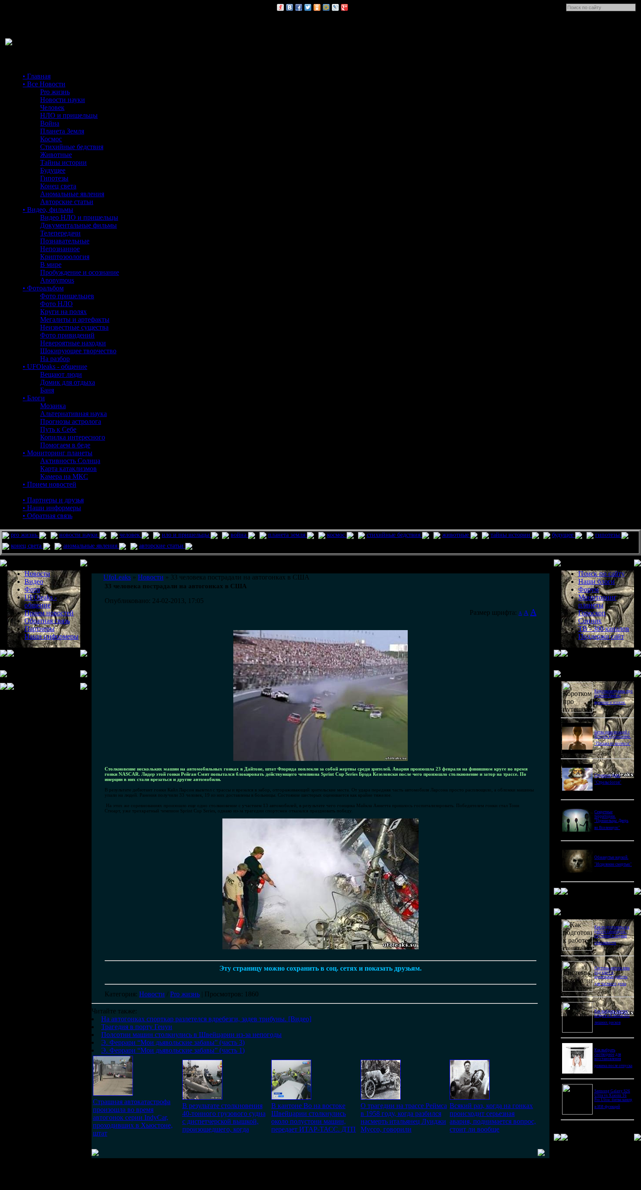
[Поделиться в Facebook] (298, 7)
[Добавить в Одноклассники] (317, 7)
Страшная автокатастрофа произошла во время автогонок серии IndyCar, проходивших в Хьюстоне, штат (133, 1117)
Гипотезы (54, 178)
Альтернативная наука (73, 413)
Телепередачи (60, 233)
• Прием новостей (49, 484)
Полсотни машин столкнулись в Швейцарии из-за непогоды (191, 1034)
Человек (52, 107)
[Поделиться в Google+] (344, 7)
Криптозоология (64, 256)
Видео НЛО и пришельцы (79, 217)
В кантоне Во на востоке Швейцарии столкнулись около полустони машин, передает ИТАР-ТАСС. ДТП (313, 1117)
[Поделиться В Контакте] (289, 7)
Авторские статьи (66, 201)
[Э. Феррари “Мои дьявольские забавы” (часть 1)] (470, 1097)
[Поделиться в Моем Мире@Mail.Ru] (326, 7)
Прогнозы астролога (70, 421)
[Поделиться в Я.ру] (280, 7)
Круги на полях (63, 311)
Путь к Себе (58, 429)
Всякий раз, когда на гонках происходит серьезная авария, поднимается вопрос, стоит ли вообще (493, 1117)
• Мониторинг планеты (57, 453)
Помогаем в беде (65, 445)
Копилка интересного (72, 437)
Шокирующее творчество (78, 351)
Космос (51, 139)
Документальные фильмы (78, 225)
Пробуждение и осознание (79, 272)
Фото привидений (67, 335)
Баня (47, 390)
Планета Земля (62, 131)
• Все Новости (44, 84)
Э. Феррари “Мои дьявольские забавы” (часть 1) (173, 1050)
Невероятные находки (73, 343)
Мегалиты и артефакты (74, 319)
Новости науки (62, 99)
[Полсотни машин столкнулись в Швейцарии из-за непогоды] (291, 1097)
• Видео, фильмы (48, 209)
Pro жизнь (55, 91)
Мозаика (53, 405)
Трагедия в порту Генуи (136, 1026)
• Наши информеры (52, 507)
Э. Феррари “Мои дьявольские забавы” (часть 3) (173, 1042)
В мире (50, 264)
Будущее (52, 170)
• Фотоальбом (43, 288)
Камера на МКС (64, 476)
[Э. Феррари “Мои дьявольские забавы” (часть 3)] (381, 1097)
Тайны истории (63, 162)
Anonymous (57, 280)
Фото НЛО (56, 303)
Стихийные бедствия (71, 146)
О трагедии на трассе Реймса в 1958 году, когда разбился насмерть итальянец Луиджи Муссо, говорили (404, 1117)
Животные (56, 154)
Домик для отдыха (67, 382)
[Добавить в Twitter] (307, 7)
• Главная (37, 76)
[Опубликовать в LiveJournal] (335, 7)
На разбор (55, 358)
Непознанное (60, 248)
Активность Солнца (70, 460)
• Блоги (34, 398)
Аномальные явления (72, 194)
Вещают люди (61, 374)
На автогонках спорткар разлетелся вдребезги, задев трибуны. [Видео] (206, 1019)
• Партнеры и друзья (53, 500)
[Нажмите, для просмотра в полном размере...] (320, 759)
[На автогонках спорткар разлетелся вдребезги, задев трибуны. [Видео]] (113, 1093)
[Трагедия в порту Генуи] (202, 1097)
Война (49, 123)
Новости (152, 994)
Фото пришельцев (67, 296)
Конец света (58, 186)
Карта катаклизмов (68, 468)
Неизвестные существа (74, 327)
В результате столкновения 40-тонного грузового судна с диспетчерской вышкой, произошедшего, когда (224, 1117)
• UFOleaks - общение (55, 366)
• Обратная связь (47, 515)
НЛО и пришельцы (69, 115)
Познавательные (64, 241)
